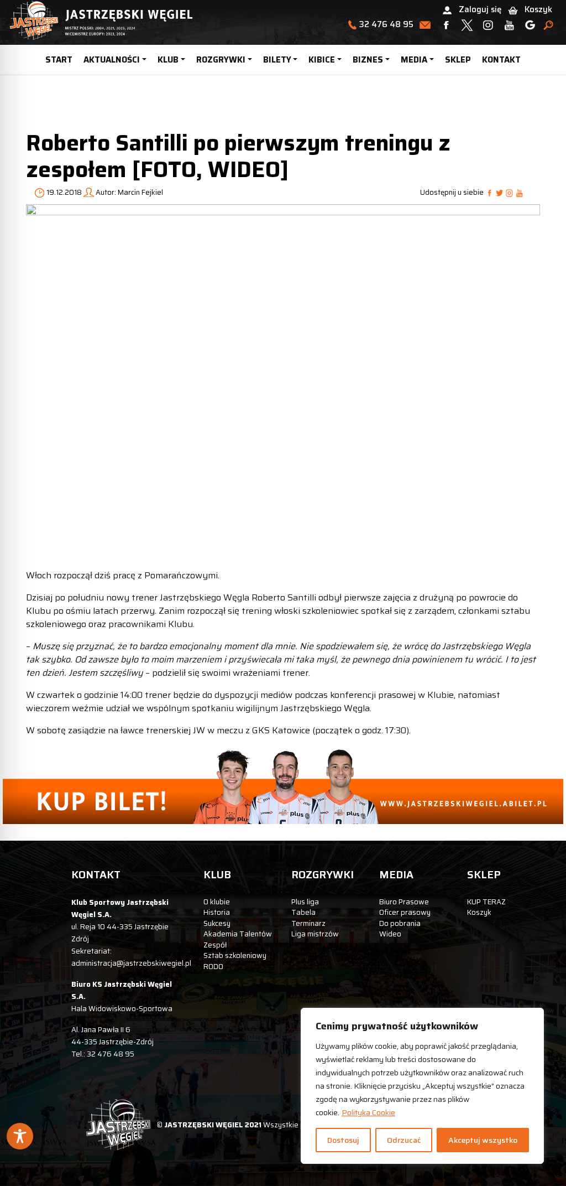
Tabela (303, 912)
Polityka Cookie (368, 1112)
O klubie (216, 902)
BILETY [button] (277, 59)
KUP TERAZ (486, 902)
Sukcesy (216, 923)
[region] (422, 1086)
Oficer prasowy (405, 912)
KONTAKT (501, 59)
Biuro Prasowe (404, 902)
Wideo (390, 934)
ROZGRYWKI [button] (220, 59)
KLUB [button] (168, 59)
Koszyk (538, 9)
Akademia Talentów (237, 934)
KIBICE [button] (321, 59)
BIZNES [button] (368, 59)
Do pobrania (400, 923)
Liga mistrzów (315, 934)
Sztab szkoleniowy (234, 955)
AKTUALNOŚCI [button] (111, 59)
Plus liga (305, 902)
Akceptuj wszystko (482, 1140)
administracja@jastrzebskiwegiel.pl (131, 963)
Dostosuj (343, 1140)
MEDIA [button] (414, 59)
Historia (216, 912)
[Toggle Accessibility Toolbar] (20, 1136)
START (58, 59)
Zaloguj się (480, 9)
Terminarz (308, 923)
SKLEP (458, 59)
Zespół (215, 945)
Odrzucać (404, 1140)
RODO (213, 966)
